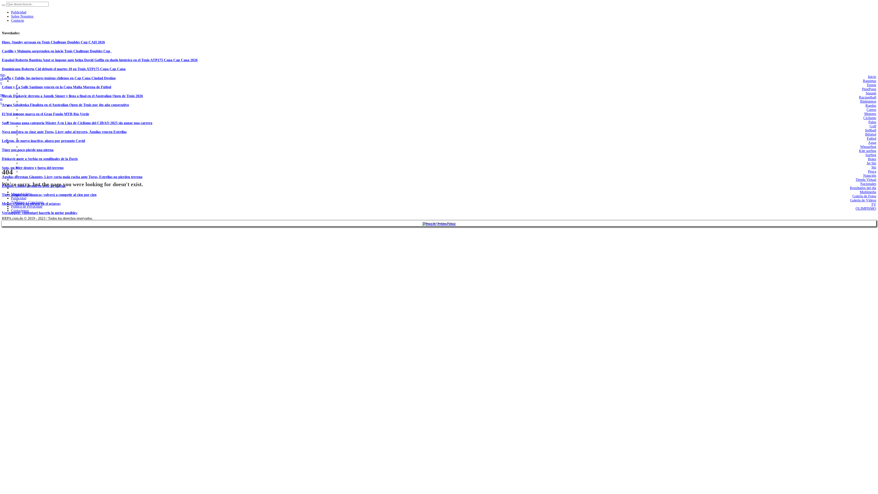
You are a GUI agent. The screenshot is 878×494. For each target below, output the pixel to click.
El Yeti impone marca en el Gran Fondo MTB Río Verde (45, 114)
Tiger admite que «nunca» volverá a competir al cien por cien (49, 195)
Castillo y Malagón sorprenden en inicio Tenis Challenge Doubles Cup (57, 51)
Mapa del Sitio (21, 194)
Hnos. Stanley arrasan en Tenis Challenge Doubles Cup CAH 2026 (53, 42)
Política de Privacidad (26, 206)
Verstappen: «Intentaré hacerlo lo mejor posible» (40, 213)
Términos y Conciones (27, 202)
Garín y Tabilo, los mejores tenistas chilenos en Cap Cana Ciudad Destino (59, 78)
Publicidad (18, 198)
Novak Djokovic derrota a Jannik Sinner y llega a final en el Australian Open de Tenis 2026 (72, 96)
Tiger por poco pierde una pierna (28, 150)
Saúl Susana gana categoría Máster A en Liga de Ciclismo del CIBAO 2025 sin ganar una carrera (77, 123)
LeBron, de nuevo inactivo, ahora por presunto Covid (43, 141)
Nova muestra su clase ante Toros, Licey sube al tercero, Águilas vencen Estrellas (64, 132)
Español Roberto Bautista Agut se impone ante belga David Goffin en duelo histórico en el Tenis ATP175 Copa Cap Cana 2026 (100, 60)
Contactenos (20, 210)
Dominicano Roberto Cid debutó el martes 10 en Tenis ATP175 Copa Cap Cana (64, 69)
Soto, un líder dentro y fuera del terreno (33, 168)
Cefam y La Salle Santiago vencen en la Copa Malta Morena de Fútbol (56, 87)
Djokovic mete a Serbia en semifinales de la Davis (40, 159)
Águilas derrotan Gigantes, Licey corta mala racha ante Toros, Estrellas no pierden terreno (72, 177)
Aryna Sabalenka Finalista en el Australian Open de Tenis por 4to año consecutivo (65, 105)
